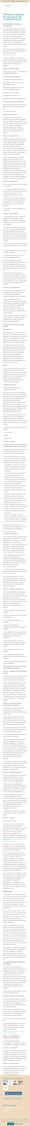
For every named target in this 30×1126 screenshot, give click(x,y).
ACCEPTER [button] (10, 1123)
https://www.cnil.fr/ (11, 55)
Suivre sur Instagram (14, 1093)
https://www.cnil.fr (11, 573)
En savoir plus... (18, 1123)
